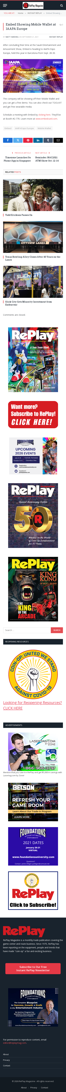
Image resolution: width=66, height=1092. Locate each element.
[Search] (61, 5)
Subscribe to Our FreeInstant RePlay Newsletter (33, 968)
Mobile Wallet (44, 128)
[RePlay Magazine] (33, 5)
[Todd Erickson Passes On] (33, 195)
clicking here (44, 114)
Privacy (6, 1060)
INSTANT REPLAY (56, 37)
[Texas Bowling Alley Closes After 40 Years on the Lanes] (33, 237)
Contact (6, 1065)
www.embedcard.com (46, 118)
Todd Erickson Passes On (18, 215)
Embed (8, 128)
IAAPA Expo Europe (24, 128)
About (6, 1054)
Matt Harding (12, 37)
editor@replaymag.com (14, 1042)
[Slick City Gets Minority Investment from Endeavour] (33, 282)
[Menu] (5, 5)
